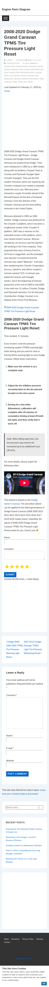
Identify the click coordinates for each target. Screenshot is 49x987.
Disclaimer (15, 939)
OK (44, 984)
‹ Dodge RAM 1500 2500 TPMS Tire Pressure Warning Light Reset (14, 649)
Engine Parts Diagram (16, 9)
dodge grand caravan (26, 66)
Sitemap (39, 939)
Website (10, 760)
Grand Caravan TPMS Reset (26, 79)
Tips (18, 63)
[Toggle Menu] (5, 18)
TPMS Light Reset (25, 82)
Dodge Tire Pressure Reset (22, 73)
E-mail (9, 748)
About (6, 939)
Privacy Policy (28, 939)
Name (9, 735)
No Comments (31, 63)
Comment (11, 695)
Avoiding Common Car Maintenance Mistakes (24, 845)
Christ (7, 91)
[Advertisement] (24, 121)
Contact (7, 942)
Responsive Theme (23, 959)
